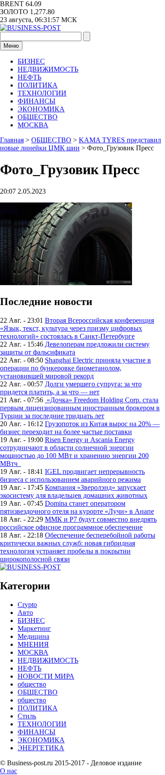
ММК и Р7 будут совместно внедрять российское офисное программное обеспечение (78, 523)
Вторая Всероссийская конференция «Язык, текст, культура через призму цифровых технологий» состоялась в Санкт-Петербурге (77, 328)
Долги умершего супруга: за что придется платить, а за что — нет (71, 388)
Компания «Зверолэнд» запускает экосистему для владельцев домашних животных (73, 491)
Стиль (27, 716)
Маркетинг (34, 628)
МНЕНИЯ (33, 644)
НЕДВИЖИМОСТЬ (48, 69)
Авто (25, 612)
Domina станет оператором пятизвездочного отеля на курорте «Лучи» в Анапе (77, 507)
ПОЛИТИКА (38, 85)
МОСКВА (33, 125)
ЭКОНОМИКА (41, 109)
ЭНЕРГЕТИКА (41, 748)
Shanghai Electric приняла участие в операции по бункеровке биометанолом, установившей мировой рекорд (75, 368)
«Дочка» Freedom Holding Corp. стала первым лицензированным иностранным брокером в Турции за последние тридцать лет (80, 408)
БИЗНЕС (31, 61)
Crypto (27, 604)
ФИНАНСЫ (36, 101)
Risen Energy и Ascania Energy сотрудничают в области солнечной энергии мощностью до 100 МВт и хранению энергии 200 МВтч (74, 451)
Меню (11, 45)
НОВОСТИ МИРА (46, 676)
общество (32, 684)
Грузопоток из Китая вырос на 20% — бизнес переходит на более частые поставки (80, 427)
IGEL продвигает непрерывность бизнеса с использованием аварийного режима (72, 475)
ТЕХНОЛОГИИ (42, 93)
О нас (8, 771)
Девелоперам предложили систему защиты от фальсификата (75, 348)
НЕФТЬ (29, 77)
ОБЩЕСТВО (38, 117)
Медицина (33, 636)
